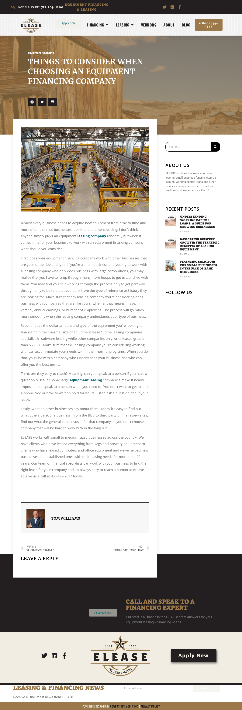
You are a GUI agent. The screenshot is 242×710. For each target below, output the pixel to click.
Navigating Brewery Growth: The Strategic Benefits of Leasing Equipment (200, 244)
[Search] (215, 146)
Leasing (123, 25)
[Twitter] (165, 7)
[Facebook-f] (180, 7)
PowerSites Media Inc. (124, 706)
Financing (95, 25)
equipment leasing (86, 380)
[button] (32, 102)
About (169, 25)
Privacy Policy (150, 706)
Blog (186, 25)
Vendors (148, 25)
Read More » (186, 231)
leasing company (91, 236)
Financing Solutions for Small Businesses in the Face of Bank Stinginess (198, 267)
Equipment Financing (41, 52)
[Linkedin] (172, 7)
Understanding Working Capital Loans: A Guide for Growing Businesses (197, 222)
